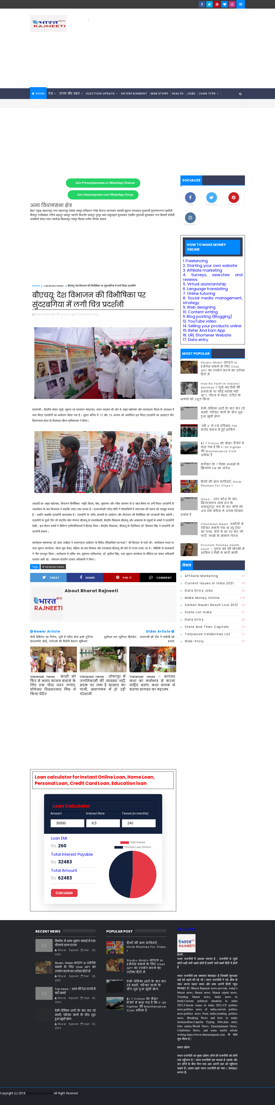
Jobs (191, 93)
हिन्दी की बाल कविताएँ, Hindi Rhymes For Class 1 (221, 484)
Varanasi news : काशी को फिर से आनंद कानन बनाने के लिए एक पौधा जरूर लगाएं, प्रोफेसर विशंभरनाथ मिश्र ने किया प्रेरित (53, 685)
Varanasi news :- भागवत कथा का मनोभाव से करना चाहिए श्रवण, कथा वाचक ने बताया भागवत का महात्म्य (152, 683)
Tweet (54, 578)
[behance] (225, 1098)
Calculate (64, 893)
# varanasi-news (53, 567)
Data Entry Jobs (199, 590)
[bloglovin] (224, 4)
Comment (164, 578)
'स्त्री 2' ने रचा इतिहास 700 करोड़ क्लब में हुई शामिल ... (220, 428)
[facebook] (202, 4)
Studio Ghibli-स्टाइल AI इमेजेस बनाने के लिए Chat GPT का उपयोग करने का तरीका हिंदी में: (223, 368)
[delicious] (240, 1098)
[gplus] (188, 1098)
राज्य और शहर (70, 93)
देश (50, 93)
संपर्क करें (38, 104)
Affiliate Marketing (201, 576)
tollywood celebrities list (208, 634)
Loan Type (207, 93)
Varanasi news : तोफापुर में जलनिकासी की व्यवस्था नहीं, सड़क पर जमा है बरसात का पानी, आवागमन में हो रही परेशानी (102, 685)
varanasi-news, (89, 314)
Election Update (100, 93)
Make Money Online (202, 598)
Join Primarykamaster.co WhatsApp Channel (105, 182)
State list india (198, 612)
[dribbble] (210, 1098)
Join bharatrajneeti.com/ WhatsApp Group (105, 194)
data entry (194, 619)
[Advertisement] (166, 52)
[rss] (218, 1098)
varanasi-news (54, 286)
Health (177, 93)
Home (40, 93)
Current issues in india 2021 (209, 583)
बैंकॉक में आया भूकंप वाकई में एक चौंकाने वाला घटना (75, 943)
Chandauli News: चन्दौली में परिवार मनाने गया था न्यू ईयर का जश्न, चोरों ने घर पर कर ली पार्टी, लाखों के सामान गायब (222, 530)
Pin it (127, 578)
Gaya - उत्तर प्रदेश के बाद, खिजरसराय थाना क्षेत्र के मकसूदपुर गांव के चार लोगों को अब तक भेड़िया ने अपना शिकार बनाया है (212, 507)
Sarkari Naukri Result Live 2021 (211, 605)
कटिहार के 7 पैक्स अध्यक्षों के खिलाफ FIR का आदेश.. (220, 466)
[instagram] (232, 4)
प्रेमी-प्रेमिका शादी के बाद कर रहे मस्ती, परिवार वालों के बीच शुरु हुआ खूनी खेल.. (223, 412)
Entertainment (134, 93)
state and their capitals (207, 627)
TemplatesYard (33, 1098)
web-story (194, 641)
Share (90, 578)
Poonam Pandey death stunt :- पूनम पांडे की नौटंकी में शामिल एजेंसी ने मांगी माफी (223, 549)
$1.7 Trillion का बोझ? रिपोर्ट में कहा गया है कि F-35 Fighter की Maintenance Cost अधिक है (222, 449)
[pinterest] (217, 4)
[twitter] (209, 4)
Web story (159, 93)
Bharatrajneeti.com (39, 1093)
